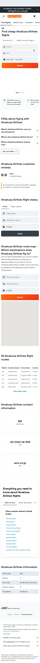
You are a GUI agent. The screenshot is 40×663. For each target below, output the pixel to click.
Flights (10, 614)
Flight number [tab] (16, 207)
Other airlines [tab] (10, 503)
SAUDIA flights (11, 519)
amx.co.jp (20, 463)
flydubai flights (11, 544)
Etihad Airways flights (13, 528)
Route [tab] (5, 207)
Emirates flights (11, 541)
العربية (25, 11)
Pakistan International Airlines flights (18, 550)
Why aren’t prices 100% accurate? (16, 646)
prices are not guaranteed (11, 631)
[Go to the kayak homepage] (14, 16)
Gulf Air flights (11, 534)
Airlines (16, 614)
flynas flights (10, 522)
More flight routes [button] (20, 391)
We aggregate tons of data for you (16, 642)
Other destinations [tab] (26, 503)
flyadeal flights (11, 525)
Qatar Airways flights (13, 531)
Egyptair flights (11, 537)
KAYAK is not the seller (12, 638)
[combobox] (22, 213)
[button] (37, 9)
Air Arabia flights (11, 547)
